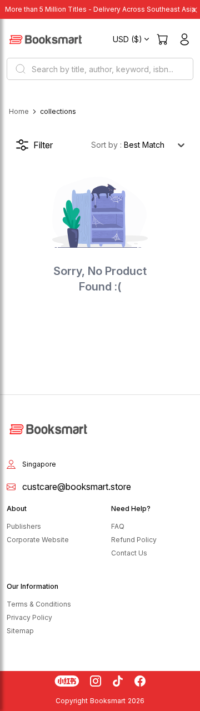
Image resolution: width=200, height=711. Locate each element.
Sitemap (20, 631)
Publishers (24, 526)
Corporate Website (38, 539)
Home (19, 111)
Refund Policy (134, 539)
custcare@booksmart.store (76, 486)
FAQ (117, 526)
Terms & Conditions (39, 604)
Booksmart (108, 701)
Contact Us (129, 553)
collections (58, 111)
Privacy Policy (29, 617)
